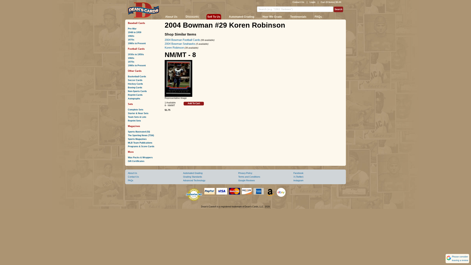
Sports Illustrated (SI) (139, 131)
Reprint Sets (134, 120)
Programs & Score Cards (141, 146)
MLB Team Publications (140, 143)
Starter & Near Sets (138, 113)
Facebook (298, 173)
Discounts (192, 16)
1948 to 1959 (134, 32)
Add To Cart (194, 103)
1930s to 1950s (136, 54)
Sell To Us (213, 16)
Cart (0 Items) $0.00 (331, 2)
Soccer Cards (135, 80)
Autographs (134, 98)
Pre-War (132, 28)
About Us (171, 16)
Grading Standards (192, 177)
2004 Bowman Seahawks (180, 43)
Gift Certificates (136, 161)
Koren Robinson (174, 47)
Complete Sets (135, 109)
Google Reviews (246, 180)
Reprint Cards (135, 95)
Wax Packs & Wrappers (140, 157)
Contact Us (298, 2)
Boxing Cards (135, 87)
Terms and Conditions (249, 177)
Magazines (134, 126)
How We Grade (272, 16)
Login (312, 2)
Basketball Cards (137, 76)
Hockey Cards (135, 84)
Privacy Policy (245, 173)
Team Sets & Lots (137, 117)
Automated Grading (241, 16)
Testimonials (298, 16)
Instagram (298, 180)
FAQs (318, 16)
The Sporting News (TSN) (141, 135)
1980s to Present (137, 43)
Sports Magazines (137, 139)
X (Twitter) (298, 177)
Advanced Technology (194, 180)
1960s (131, 36)
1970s (131, 39)
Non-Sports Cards (137, 91)
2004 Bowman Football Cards (182, 39)
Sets (130, 104)
